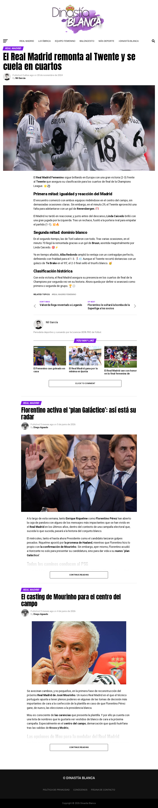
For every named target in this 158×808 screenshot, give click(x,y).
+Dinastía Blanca (128, 41)
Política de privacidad (56, 790)
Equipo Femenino (65, 41)
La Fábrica (44, 41)
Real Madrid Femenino (64, 295)
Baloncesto (87, 41)
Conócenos (80, 790)
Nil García (20, 78)
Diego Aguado (40, 427)
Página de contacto (103, 790)
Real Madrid (26, 41)
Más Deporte (106, 41)
